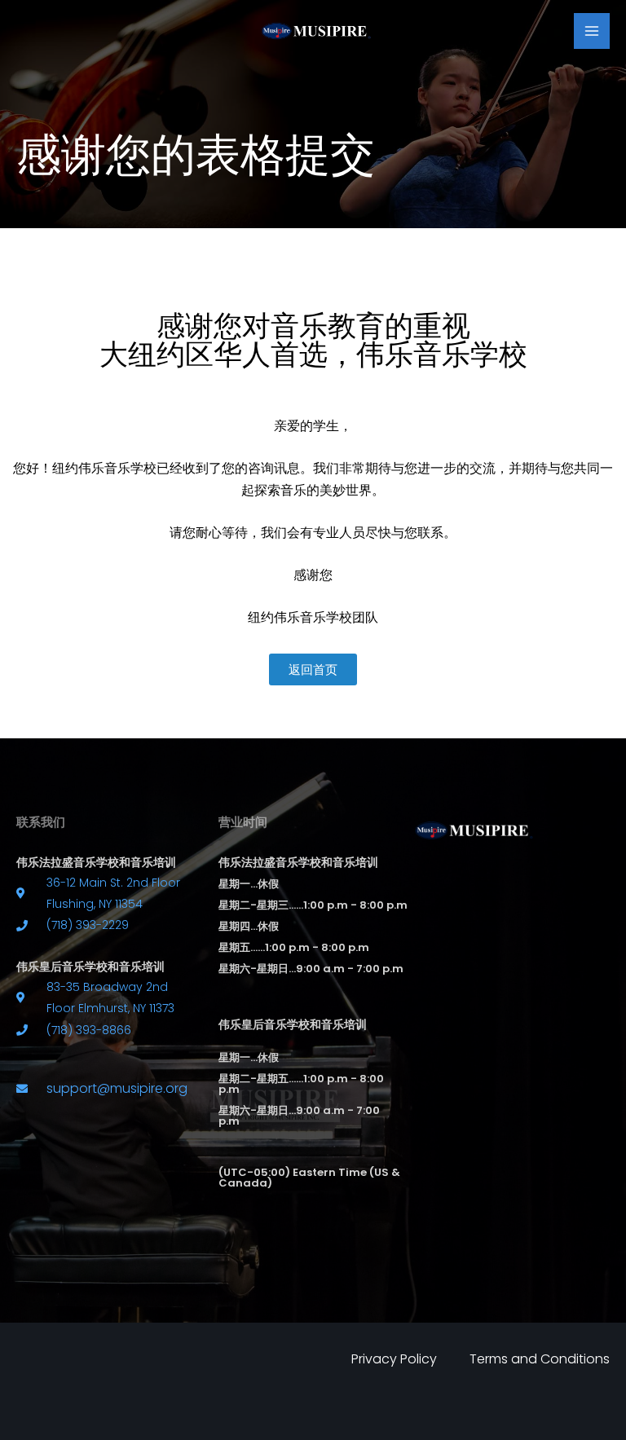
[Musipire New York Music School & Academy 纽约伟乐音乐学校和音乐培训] (313, 30)
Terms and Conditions (540, 1359)
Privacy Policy (394, 1359)
